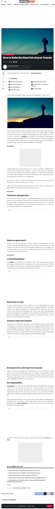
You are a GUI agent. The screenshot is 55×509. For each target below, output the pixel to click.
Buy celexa (10, 191)
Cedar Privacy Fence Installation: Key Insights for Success (25, 473)
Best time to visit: (15, 89)
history (12, 262)
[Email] (14, 62)
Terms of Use (31, 506)
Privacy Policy (22, 506)
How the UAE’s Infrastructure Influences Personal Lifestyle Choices (27, 477)
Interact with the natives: (40, 81)
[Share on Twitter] (12, 62)
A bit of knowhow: (15, 87)
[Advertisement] (27, 17)
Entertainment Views (8, 54)
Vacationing (10, 386)
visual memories (22, 403)
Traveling (24, 136)
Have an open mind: (15, 84)
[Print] (16, 62)
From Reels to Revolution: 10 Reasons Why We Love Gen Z (24, 470)
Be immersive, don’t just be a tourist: (39, 85)
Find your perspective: (16, 81)
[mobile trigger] (2, 1)
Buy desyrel (10, 255)
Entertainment (17, 488)
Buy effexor (10, 146)
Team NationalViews (13, 65)
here (47, 437)
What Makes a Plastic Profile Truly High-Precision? (23, 475)
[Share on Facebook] (9, 62)
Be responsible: (37, 88)
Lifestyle (24, 488)
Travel (29, 488)
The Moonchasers (36, 73)
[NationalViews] (27, 1)
